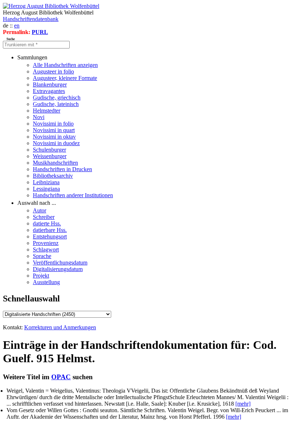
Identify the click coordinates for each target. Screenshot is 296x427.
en (16, 25)
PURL (40, 32)
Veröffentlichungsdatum (60, 262)
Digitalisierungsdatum (58, 269)
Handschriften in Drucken (62, 169)
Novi (38, 117)
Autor (39, 210)
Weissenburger (49, 156)
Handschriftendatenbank (30, 19)
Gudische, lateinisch (56, 104)
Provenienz (45, 243)
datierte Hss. (47, 223)
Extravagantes (49, 91)
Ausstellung (46, 282)
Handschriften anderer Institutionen (73, 195)
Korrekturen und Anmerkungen (60, 327)
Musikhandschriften (55, 163)
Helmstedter (46, 110)
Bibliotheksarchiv (53, 176)
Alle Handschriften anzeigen (65, 65)
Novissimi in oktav (54, 137)
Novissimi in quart (54, 130)
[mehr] (243, 404)
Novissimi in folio (53, 124)
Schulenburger (49, 150)
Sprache (42, 256)
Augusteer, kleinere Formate (65, 78)
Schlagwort (46, 249)
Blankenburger (50, 84)
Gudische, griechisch (56, 97)
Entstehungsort (50, 236)
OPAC (61, 377)
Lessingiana (46, 189)
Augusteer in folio (53, 71)
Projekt (41, 275)
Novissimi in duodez (56, 143)
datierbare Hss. (50, 230)
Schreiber (44, 217)
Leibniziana (46, 182)
